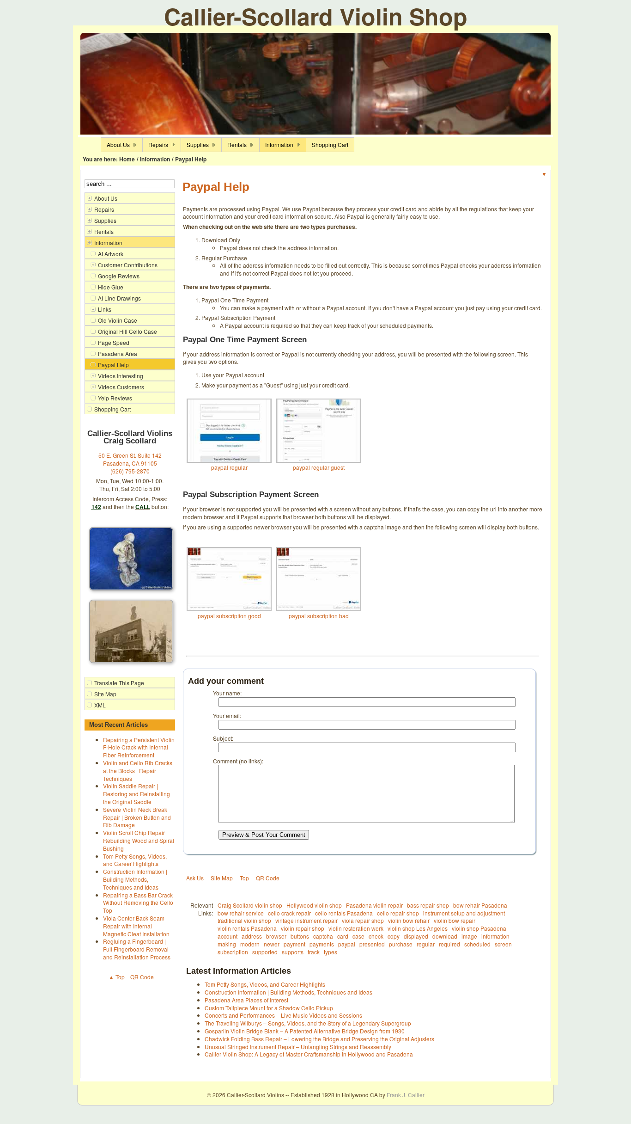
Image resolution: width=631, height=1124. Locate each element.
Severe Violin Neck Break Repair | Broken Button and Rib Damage (137, 817)
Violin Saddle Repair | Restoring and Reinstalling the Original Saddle (136, 793)
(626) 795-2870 (130, 471)
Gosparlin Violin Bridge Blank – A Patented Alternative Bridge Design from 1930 (305, 1031)
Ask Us (195, 878)
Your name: (227, 693)
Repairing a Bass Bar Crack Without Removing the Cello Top (138, 903)
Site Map (222, 878)
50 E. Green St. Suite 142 (130, 455)
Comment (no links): (238, 761)
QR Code (142, 977)
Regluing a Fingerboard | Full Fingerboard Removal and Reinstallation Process (136, 949)
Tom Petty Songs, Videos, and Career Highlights (135, 860)
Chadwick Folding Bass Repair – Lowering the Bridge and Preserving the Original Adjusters (319, 1039)
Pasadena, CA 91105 (130, 463)
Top (244, 878)
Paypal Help (190, 159)
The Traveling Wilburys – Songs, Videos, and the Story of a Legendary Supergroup (308, 1023)
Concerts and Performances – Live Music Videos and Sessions (283, 1015)
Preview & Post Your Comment (263, 834)
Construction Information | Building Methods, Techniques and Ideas (135, 879)
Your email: (227, 715)
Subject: (223, 738)
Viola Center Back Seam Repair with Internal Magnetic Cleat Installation (136, 926)
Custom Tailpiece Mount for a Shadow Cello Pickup (269, 1008)
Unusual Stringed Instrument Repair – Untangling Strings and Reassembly (298, 1046)
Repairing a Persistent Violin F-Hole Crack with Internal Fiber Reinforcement (139, 747)
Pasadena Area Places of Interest (246, 1000)
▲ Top (117, 977)
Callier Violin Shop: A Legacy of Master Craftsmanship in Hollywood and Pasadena (309, 1054)
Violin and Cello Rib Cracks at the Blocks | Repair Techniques (137, 770)
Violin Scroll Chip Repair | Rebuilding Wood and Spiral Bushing (138, 840)
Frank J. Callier (406, 1095)
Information (155, 159)
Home (127, 159)
